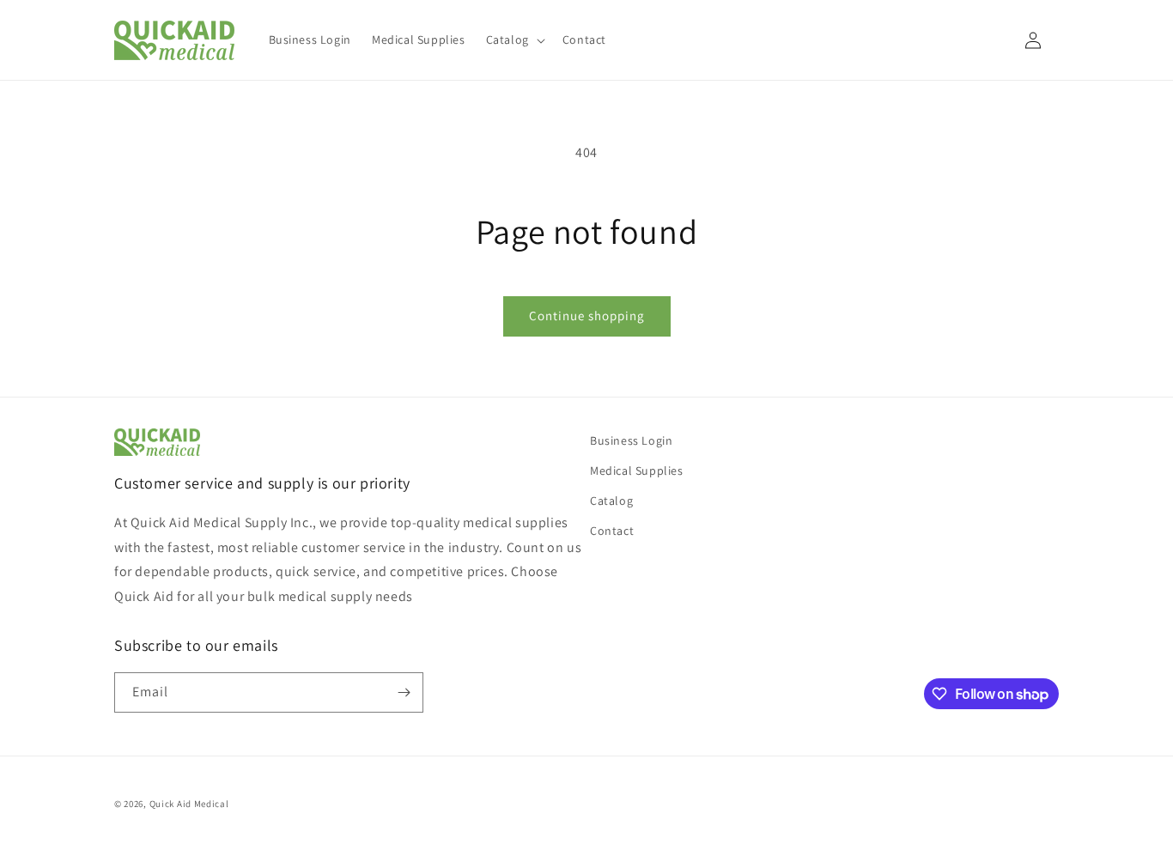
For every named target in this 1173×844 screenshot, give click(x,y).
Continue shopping (587, 315)
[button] (514, 39)
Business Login (631, 440)
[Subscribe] (403, 692)
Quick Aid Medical (189, 804)
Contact (612, 530)
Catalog (611, 500)
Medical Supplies (637, 470)
